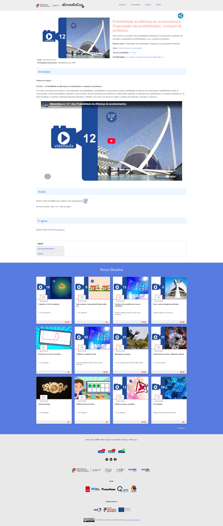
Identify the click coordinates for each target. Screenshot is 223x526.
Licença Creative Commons (132, 520)
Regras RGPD (95, 440)
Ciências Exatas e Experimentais (130, 48)
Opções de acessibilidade (113, 440)
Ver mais (180, 428)
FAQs (102, 440)
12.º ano (133, 52)
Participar (125, 440)
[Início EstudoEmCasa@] (48, 5)
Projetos (148, 4)
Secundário (130, 57)
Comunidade (135, 4)
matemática (60, 229)
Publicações (133, 440)
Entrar (158, 4)
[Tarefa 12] (86, 202)
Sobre (87, 440)
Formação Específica (143, 57)
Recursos (122, 4)
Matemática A (158, 57)
